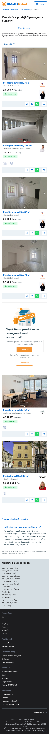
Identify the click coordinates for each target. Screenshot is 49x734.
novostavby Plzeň (9, 573)
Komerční (5, 630)
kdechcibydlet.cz (8, 646)
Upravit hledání (24, 28)
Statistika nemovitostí (10, 671)
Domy (4, 620)
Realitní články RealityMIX (11, 656)
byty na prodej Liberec (11, 576)
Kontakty (5, 678)
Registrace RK (7, 681)
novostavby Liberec (9, 581)
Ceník (4, 675)
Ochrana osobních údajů (11, 704)
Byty (3, 617)
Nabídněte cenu (10, 94)
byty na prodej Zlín (9, 600)
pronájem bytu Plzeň (10, 570)
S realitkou (24, 349)
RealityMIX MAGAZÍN (10, 685)
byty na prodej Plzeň (10, 568)
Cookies (5, 698)
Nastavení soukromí (9, 701)
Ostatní (4, 633)
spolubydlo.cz (7, 643)
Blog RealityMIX (8, 662)
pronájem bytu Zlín (9, 603)
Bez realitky (24, 363)
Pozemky (5, 627)
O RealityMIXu (7, 694)
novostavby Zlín (8, 605)
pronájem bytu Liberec (11, 579)
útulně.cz (5, 659)
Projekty (5, 623)
